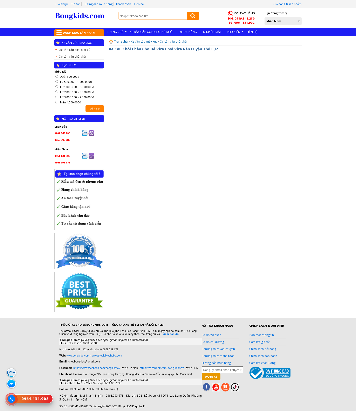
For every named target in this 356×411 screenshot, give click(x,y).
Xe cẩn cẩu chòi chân (73, 56)
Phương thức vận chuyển (218, 349)
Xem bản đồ (171, 334)
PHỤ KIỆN (233, 32)
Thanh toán (123, 4)
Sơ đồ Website (211, 335)
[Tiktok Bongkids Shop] (235, 390)
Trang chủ (120, 41)
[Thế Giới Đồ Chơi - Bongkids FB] (206, 390)
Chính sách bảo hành (263, 356)
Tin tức (75, 4)
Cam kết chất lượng (262, 363)
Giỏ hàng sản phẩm (287, 4)
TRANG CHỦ (115, 32)
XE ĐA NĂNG (188, 32)
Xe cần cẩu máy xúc (77, 43)
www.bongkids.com (78, 355)
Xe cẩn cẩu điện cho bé (74, 50)
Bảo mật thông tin (261, 335)
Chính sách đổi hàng (262, 349)
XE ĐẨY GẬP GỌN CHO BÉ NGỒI (151, 32)
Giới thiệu (61, 4)
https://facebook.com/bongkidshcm (162, 368)
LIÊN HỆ (251, 32)
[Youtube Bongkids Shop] (216, 390)
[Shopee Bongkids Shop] (225, 390)
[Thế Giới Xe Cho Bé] (80, 19)
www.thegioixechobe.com (107, 355)
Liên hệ (139, 4)
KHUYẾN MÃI (212, 32)
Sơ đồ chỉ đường (213, 342)
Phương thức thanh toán (218, 356)
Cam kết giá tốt (259, 342)
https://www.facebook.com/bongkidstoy (96, 367)
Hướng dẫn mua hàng (97, 4)
